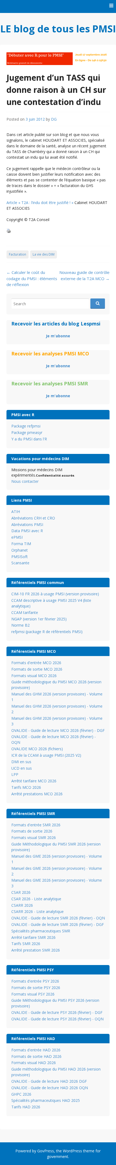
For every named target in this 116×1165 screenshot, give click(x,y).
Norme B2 (20, 625)
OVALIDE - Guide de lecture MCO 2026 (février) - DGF (58, 730)
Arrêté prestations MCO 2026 (37, 793)
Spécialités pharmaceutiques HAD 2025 (45, 1100)
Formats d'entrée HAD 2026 (35, 1049)
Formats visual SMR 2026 (33, 837)
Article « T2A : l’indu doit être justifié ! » (39, 202)
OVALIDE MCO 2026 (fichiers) (37, 748)
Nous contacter (25, 481)
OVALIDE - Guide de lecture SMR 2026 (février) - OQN (58, 918)
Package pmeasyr (26, 432)
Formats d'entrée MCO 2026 (36, 662)
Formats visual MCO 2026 (34, 675)
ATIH (15, 511)
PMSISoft (19, 556)
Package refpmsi (25, 426)
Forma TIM (21, 543)
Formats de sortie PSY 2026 (35, 987)
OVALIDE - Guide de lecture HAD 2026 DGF (49, 1081)
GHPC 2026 (21, 1094)
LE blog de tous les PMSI (58, 28)
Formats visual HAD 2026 (33, 1062)
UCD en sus (21, 768)
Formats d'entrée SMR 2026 (35, 824)
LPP (14, 774)
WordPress (72, 1150)
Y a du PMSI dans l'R (29, 438)
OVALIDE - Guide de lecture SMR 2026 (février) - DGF (57, 924)
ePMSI (17, 537)
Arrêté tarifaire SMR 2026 (33, 937)
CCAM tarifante (24, 612)
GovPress (45, 1150)
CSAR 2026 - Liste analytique (36, 898)
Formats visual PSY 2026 (32, 994)
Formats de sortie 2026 (31, 831)
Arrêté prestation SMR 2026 (35, 950)
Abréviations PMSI (27, 524)
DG (54, 119)
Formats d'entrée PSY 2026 (35, 981)
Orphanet (19, 550)
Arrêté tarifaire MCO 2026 (33, 780)
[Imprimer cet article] (8, 231)
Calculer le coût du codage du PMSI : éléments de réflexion (31, 278)
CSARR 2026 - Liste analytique (37, 911)
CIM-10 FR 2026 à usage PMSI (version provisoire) (55, 593)
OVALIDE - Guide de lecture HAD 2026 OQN (49, 1087)
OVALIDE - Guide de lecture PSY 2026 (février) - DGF (57, 1012)
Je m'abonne (58, 335)
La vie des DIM (43, 254)
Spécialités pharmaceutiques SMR (40, 930)
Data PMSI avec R (27, 530)
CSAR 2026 (20, 892)
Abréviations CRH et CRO (33, 518)
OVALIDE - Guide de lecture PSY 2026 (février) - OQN (57, 1018)
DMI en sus (21, 761)
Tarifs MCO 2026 (26, 787)
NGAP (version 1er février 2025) (39, 618)
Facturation (17, 254)
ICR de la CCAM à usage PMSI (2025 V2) (46, 755)
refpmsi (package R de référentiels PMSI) (47, 631)
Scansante (20, 562)
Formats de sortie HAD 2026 (36, 1056)
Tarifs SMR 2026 (25, 943)
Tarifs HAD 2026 (25, 1106)
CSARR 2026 (22, 905)
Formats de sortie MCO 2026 (36, 669)
